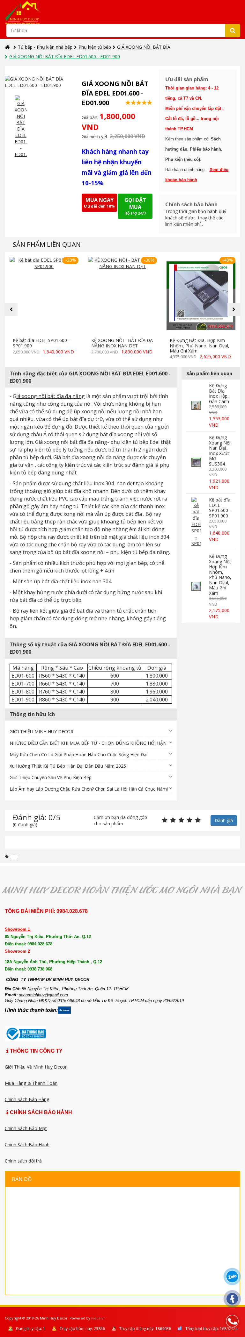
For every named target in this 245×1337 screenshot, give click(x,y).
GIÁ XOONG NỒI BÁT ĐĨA (143, 47)
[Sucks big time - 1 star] (164, 820)
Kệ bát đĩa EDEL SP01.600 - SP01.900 (41, 343)
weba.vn (98, 1318)
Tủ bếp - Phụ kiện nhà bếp (45, 47)
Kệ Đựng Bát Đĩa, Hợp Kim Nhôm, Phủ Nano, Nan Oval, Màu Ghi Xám (199, 345)
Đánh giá (224, 820)
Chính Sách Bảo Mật (26, 1128)
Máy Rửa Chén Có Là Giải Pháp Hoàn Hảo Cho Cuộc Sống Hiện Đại (78, 754)
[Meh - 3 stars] (181, 820)
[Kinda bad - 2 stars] (173, 820)
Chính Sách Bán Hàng (27, 1099)
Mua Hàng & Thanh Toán (31, 1083)
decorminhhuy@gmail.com (43, 994)
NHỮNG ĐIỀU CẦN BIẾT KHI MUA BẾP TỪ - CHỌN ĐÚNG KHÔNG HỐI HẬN (88, 743)
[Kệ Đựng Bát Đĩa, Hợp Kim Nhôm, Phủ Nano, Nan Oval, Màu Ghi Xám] (201, 296)
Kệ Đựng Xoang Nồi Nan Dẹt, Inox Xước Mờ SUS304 (219, 450)
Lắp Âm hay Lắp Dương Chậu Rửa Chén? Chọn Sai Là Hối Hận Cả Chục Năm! (89, 789)
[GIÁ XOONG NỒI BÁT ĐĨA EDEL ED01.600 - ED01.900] (21, 126)
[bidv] (14, 857)
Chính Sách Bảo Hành (27, 1144)
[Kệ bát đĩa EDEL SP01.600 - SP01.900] (44, 296)
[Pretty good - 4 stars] (189, 820)
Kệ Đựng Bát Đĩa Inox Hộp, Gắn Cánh (219, 393)
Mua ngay (99, 202)
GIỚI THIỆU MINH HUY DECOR (41, 732)
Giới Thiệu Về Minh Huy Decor (36, 1067)
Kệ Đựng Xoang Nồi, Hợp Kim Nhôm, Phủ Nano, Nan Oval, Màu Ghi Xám (220, 574)
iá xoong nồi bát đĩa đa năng (50, 396)
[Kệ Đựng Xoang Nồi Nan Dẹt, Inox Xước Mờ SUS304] (196, 462)
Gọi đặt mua (135, 206)
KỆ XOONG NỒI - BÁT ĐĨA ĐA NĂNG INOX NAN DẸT (122, 343)
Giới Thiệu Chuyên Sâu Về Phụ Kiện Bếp (51, 777)
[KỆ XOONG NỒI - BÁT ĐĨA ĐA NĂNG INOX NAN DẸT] (122, 296)
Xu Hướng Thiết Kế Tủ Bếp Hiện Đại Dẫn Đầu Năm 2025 (68, 766)
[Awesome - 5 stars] (198, 820)
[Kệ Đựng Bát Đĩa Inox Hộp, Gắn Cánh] (196, 405)
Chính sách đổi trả (23, 1161)
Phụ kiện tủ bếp (94, 47)
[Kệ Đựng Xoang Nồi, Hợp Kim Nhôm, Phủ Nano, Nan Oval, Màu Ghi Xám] (196, 586)
